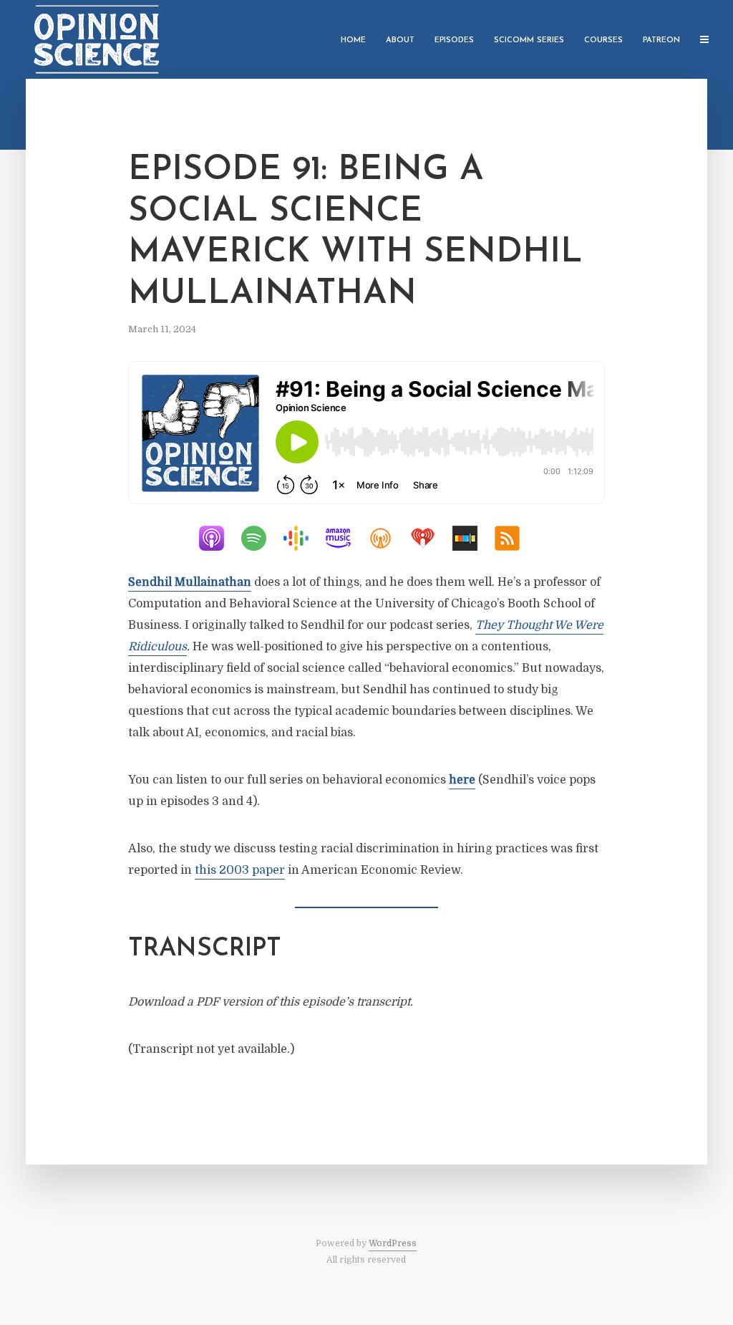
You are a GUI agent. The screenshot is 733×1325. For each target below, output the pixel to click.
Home (353, 40)
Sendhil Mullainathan (189, 582)
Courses (603, 40)
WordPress (393, 1243)
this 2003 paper (240, 870)
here (462, 780)
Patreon (661, 40)
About (400, 40)
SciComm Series (529, 40)
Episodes (454, 40)
